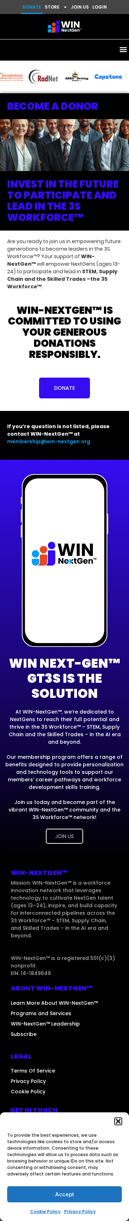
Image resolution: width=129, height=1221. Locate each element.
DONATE (32, 7)
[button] (118, 1121)
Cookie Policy (45, 1211)
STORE (52, 7)
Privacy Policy (80, 1211)
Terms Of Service (33, 1070)
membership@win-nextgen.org (48, 441)
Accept (64, 1194)
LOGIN (99, 7)
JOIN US (80, 7)
